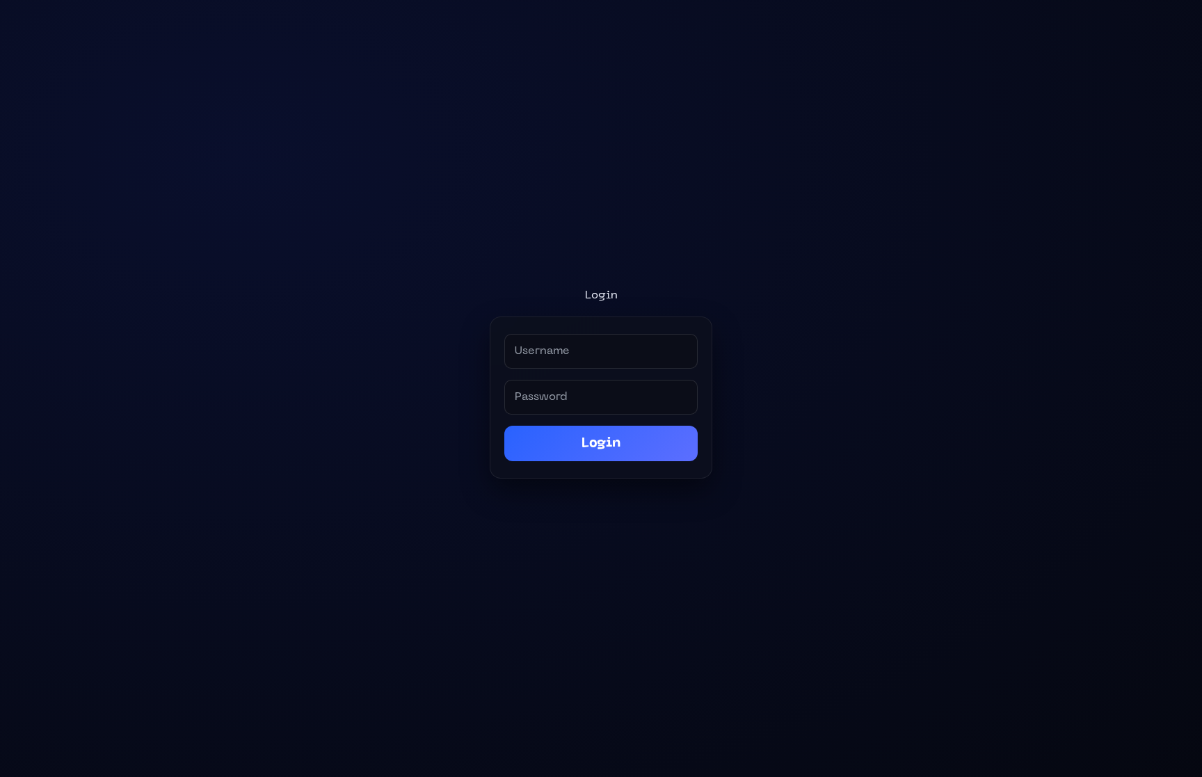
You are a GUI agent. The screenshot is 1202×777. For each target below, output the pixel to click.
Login (601, 443)
